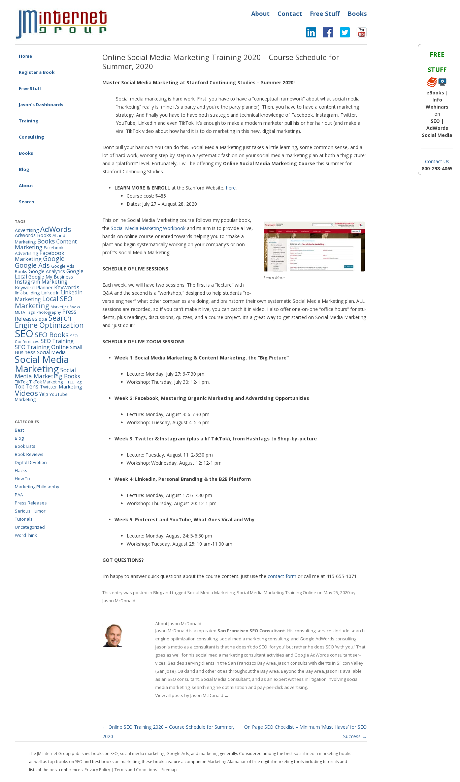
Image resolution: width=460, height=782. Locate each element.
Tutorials (24, 519)
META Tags (25, 312)
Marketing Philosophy (37, 487)
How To (22, 478)
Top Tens (26, 386)
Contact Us (437, 161)
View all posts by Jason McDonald (192, 695)
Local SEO (57, 298)
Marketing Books (65, 307)
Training (28, 121)
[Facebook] (324, 34)
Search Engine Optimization (49, 321)
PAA (19, 495)
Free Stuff (325, 13)
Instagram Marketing (41, 281)
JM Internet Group (54, 753)
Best (19, 430)
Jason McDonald (118, 601)
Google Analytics (47, 271)
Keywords (66, 287)
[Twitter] (341, 34)
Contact (289, 13)
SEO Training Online (42, 347)
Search (26, 202)
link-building (27, 293)
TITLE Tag (72, 381)
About (260, 13)
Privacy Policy (97, 770)
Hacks (21, 470)
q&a (43, 319)
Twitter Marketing (61, 386)
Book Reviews (29, 454)
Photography (48, 312)
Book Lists (25, 446)
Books (357, 13)
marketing (209, 753)
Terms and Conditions (135, 770)
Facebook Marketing (39, 256)
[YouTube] (358, 34)
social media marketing (142, 753)
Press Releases (31, 503)
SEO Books (52, 334)
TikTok (21, 382)
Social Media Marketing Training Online (276, 592)
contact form (282, 576)
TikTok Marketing (46, 382)
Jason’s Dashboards (41, 105)
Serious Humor (30, 511)
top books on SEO (65, 761)
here (231, 187)
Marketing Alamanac (226, 761)
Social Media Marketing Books (47, 373)
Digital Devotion (31, 462)
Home (25, 56)
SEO (24, 333)
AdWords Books (33, 235)
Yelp (43, 394)
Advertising (27, 230)
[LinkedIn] (311, 34)
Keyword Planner (34, 287)
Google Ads (32, 265)
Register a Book (37, 72)
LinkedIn (50, 292)
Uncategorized (30, 527)
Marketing (32, 305)
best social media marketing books (317, 753)
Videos (26, 393)
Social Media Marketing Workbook (148, 228)
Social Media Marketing (211, 592)
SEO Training (57, 341)
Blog (24, 169)
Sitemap (169, 770)
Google (54, 258)
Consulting (31, 137)
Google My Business (50, 276)
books (97, 753)
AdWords (55, 229)
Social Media (51, 352)
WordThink (26, 535)
